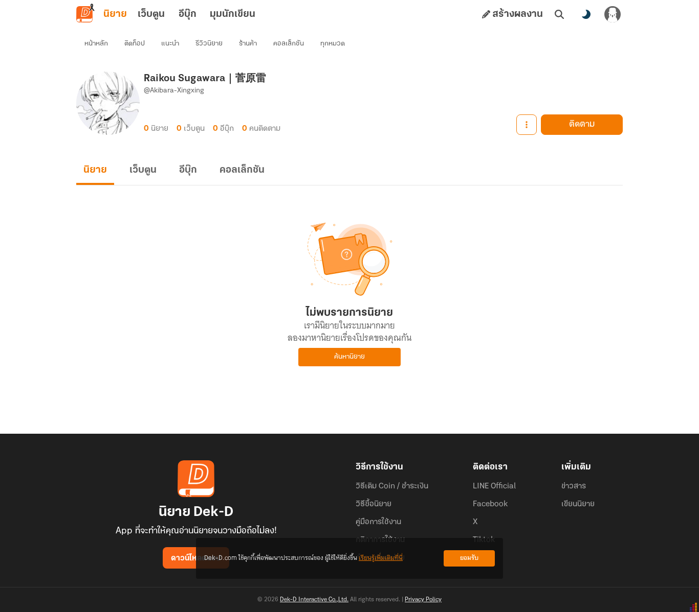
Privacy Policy (423, 600)
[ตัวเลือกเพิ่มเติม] (526, 124)
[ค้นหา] (559, 14)
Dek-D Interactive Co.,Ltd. (314, 600)
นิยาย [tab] (115, 14)
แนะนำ (170, 44)
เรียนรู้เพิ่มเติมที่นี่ (381, 558)
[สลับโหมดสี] (586, 14)
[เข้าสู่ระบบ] (612, 14)
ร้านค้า (248, 44)
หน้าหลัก (96, 44)
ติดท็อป (134, 44)
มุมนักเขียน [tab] (232, 14)
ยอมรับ (469, 558)
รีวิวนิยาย (209, 44)
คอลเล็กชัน (288, 44)
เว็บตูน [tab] (151, 14)
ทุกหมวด (332, 44)
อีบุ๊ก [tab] (187, 14)
